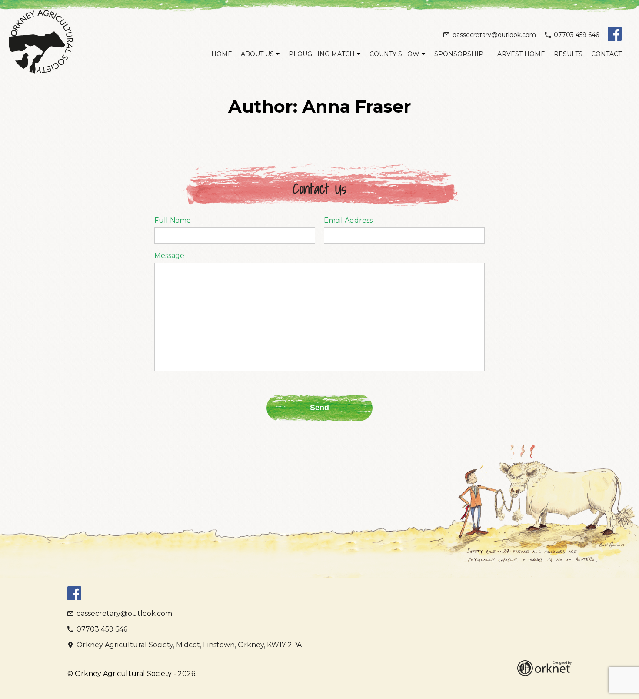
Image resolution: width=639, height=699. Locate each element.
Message (169, 255)
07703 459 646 (576, 35)
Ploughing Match (322, 54)
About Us (257, 54)
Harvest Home (518, 54)
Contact (606, 54)
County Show (394, 54)
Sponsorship (458, 54)
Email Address (348, 220)
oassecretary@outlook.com (494, 35)
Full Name (172, 220)
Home (221, 54)
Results (568, 54)
